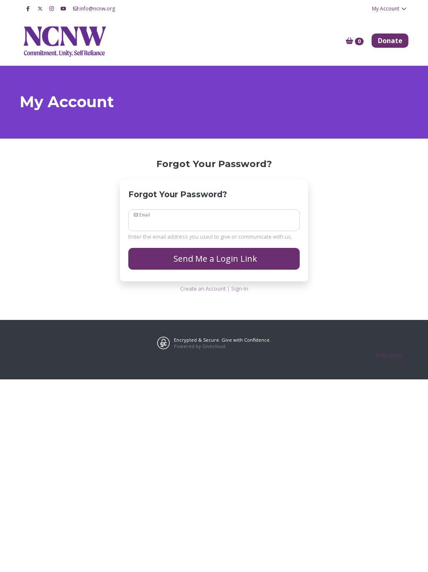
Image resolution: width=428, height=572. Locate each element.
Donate (390, 40)
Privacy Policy (389, 355)
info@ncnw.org (97, 8)
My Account (386, 8)
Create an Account (203, 288)
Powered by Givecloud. (200, 346)
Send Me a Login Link (214, 258)
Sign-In (239, 288)
